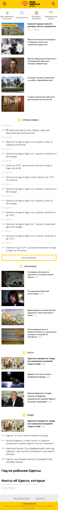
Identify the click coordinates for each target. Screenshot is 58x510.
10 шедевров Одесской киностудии (38, 292)
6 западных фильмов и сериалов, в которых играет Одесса (41, 274)
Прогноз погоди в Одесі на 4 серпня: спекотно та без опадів (31, 190)
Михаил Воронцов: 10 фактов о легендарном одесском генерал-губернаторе (42, 61)
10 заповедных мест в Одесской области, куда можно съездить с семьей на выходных (42, 333)
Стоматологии (22, 17)
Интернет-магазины (36, 17)
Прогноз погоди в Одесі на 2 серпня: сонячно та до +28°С (31, 214)
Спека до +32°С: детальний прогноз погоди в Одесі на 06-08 (29, 167)
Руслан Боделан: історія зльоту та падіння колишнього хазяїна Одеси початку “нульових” (41, 397)
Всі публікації (29, 257)
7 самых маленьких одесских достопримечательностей (41, 98)
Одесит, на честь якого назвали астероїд (39, 375)
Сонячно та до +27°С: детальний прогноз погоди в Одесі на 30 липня (31, 249)
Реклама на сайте (21, 498)
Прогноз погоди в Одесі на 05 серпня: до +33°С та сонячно (30, 178)
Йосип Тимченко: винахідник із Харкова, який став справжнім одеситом (41, 42)
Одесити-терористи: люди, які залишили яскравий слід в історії (41, 361)
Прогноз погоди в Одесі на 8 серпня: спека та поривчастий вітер (29, 143)
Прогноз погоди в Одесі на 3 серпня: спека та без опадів (29, 202)
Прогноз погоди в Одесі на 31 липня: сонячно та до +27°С (31, 237)
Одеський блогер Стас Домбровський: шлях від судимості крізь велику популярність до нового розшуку (30, 451)
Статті (30, 352)
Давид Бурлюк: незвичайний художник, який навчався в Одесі (41, 312)
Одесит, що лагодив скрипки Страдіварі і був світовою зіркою (29, 460)
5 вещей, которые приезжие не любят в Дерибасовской (41, 78)
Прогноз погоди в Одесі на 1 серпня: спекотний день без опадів (30, 225)
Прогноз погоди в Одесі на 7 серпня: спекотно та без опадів (31, 155)
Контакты (40, 498)
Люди (30, 415)
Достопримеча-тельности (7, 17)
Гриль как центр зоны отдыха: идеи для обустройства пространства (28, 131)
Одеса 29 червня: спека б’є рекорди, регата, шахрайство (42, 25)
